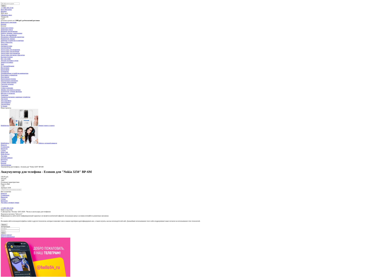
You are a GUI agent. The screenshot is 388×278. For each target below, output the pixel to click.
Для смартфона (6, 101)
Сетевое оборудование (8, 82)
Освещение (5, 71)
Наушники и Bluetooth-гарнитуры (12, 37)
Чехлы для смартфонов (9, 35)
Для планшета (6, 102)
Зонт (2, 64)
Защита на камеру (7, 62)
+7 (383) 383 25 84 (7, 208)
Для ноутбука (5, 104)
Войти (3, 233)
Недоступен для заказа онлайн (11, 189)
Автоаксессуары (6, 46)
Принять (4, 224)
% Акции (4, 106)
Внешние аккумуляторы (9, 31)
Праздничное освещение (9, 80)
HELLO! (19, 214)
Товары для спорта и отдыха (10, 90)
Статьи (3, 150)
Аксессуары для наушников (10, 49)
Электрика (4, 95)
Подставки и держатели (9, 75)
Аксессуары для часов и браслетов (13, 55)
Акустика (4, 44)
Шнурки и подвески (8, 93)
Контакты (4, 159)
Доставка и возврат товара (10, 202)
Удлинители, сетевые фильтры (11, 91)
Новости (4, 145)
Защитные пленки (7, 28)
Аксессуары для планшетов (10, 53)
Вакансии (4, 148)
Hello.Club (4, 152)
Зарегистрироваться (8, 237)
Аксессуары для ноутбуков (10, 51)
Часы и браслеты (6, 42)
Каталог (3, 24)
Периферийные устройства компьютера (14, 73)
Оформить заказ (6, 15)
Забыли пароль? (6, 235)
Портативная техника (8, 79)
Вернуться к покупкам (8, 22)
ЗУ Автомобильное (7, 66)
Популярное (5, 77)
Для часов (4, 99)
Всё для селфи (6, 59)
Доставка (4, 156)
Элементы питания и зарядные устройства (15, 97)
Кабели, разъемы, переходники (11, 33)
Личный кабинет (7, 158)
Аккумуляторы (6, 48)
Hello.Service (5, 154)
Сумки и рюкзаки (7, 88)
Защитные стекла (7, 29)
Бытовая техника (7, 57)
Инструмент (5, 68)
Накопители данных (8, 39)
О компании (5, 147)
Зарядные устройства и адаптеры (12, 40)
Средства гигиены (7, 84)
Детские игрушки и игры (9, 60)
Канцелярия (5, 70)
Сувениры (4, 86)
